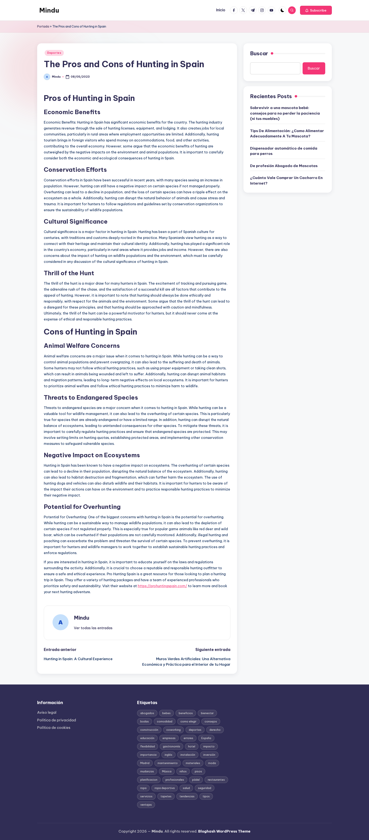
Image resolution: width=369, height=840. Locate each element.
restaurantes (216, 779)
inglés (168, 754)
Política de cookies (53, 727)
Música (166, 771)
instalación (187, 754)
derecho (215, 729)
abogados (147, 713)
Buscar (259, 53)
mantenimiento (168, 763)
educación (147, 738)
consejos (211, 721)
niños (183, 771)
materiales (193, 763)
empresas (169, 738)
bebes (166, 713)
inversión (209, 754)
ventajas (146, 804)
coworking (173, 729)
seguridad (204, 788)
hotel (191, 746)
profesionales (174, 779)
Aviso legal (46, 712)
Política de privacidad (56, 720)
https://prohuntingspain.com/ (162, 586)
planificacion (148, 779)
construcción (149, 729)
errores (188, 738)
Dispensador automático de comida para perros (283, 151)
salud (186, 788)
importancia (148, 754)
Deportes (54, 52)
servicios (146, 796)
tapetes (166, 796)
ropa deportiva (165, 788)
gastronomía (171, 746)
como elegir (188, 721)
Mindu (49, 10)
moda (212, 763)
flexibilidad (147, 746)
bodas (144, 721)
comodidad (164, 721)
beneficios (186, 713)
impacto (209, 746)
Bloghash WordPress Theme (224, 831)
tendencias (187, 796)
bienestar (207, 713)
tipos (206, 796)
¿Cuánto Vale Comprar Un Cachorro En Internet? (286, 180)
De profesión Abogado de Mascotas (284, 165)
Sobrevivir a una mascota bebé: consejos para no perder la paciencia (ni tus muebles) (285, 113)
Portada (43, 26)
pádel (196, 779)
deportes (195, 729)
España (206, 738)
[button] (316, 10)
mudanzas (147, 771)
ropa (143, 788)
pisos (198, 771)
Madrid (144, 763)
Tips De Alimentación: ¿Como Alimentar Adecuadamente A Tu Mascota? (287, 133)
